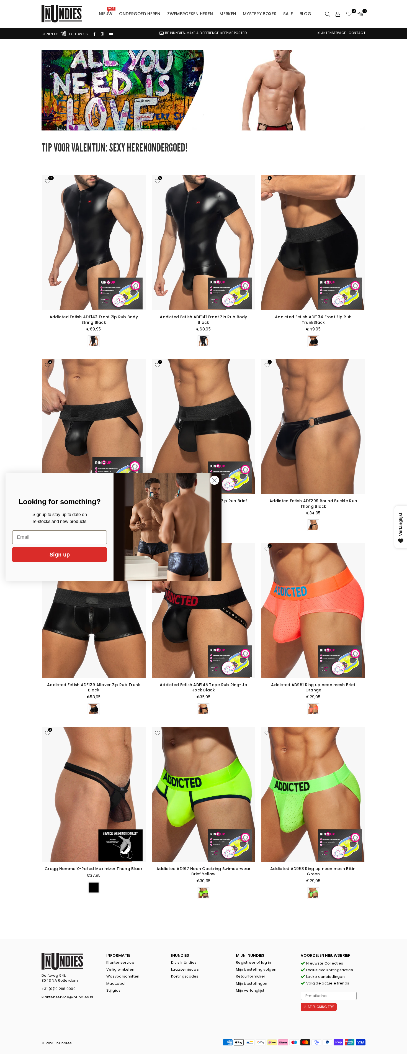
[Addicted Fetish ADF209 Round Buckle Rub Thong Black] (313, 426)
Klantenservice (120, 962)
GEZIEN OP (50, 34)
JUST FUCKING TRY (318, 1006)
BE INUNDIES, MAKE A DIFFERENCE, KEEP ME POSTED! (206, 32)
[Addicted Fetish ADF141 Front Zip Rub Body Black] (204, 242)
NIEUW (106, 12)
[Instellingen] (338, 14)
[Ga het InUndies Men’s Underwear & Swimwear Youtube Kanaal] (111, 34)
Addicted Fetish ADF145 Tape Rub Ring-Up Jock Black (203, 687)
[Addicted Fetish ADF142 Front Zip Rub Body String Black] (94, 242)
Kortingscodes (185, 976)
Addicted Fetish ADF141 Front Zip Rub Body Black (203, 319)
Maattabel (116, 983)
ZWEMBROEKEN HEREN (190, 14)
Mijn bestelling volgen (256, 969)
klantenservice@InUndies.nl (67, 997)
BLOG (305, 14)
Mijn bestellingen (251, 983)
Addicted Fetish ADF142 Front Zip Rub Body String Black (94, 319)
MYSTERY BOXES (260, 14)
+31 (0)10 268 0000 (59, 988)
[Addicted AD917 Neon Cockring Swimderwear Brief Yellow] (204, 794)
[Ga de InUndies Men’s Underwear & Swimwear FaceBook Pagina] (94, 34)
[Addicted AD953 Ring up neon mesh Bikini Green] (313, 794)
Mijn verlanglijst (250, 990)
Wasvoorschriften (122, 976)
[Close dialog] (214, 480)
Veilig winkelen (120, 969)
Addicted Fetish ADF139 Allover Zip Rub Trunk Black (93, 687)
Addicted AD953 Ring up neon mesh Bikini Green (313, 871)
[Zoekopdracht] (328, 14)
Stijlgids (113, 990)
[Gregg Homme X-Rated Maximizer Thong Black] (94, 794)
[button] (360, 14)
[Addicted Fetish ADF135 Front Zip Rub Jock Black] (94, 426)
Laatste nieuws (185, 969)
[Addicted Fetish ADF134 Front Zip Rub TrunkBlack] (313, 242)
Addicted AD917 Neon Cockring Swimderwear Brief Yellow (203, 871)
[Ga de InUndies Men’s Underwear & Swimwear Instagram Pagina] (102, 34)
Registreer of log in (253, 962)
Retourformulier (250, 976)
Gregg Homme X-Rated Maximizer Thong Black (94, 868)
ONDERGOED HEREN (139, 14)
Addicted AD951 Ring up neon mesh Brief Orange (313, 687)
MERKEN (228, 14)
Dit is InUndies (184, 962)
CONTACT (357, 32)
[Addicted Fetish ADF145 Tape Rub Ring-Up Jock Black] (204, 610)
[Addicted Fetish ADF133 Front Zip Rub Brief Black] (204, 426)
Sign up (60, 555)
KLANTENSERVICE (332, 32)
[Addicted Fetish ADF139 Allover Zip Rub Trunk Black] (94, 610)
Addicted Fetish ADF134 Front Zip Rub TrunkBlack (313, 319)
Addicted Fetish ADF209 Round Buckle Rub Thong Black (313, 503)
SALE (288, 14)
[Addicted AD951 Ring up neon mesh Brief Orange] (313, 610)
